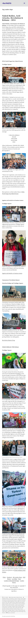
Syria (6, 610)
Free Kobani (4, 601)
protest (7, 609)
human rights (17, 601)
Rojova (18, 609)
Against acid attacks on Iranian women (12, 273)
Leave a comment (11, 612)
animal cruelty (17, 598)
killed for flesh (12, 602)
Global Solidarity (10, 601)
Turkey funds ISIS (21, 610)
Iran (21, 601)
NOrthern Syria (21, 606)
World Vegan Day (21, 611)
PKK (22, 607)
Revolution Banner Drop (8, 340)
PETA (14, 607)
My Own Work (13, 597)
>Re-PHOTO (6, 3)
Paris (19, 579)
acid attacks (11, 598)
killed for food (18, 602)
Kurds (9, 605)
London (16, 605)
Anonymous (4, 600)
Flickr (4, 577)
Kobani (3, 603)
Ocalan (11, 607)
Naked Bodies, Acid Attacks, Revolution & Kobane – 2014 (12, 17)
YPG (3, 612)
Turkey (16, 610)
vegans (8, 611)
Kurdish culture (8, 603)
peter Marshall (18, 607)
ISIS (8, 602)
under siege (4, 611)
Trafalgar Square (11, 610)
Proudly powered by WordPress (8, 616)
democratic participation (12, 600)
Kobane (19, 373)
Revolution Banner (13, 609)
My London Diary (17, 577)
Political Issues (19, 597)
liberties (12, 605)
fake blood (23, 600)
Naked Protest (15, 606)
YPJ (4, 612)
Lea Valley (14, 579)
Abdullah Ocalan (5, 598)
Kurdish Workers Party (16, 603)
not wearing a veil (5, 607)
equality (19, 600)
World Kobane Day (14, 611)
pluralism (4, 609)
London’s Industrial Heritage (11, 580)
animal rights (23, 598)
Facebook (9, 577)
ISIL (6, 602)
